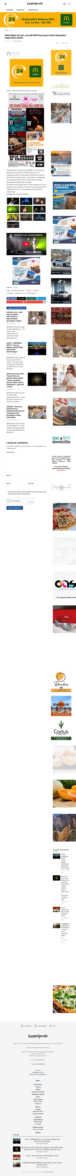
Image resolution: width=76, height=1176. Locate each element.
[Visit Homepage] (35, 4)
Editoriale (38, 1117)
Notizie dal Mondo (38, 1113)
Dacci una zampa (38, 1129)
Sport (38, 1097)
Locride (28, 290)
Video (11, 30)
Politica (38, 1089)
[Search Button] (64, 4)
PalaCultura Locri (20, 293)
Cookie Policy (33, 10)
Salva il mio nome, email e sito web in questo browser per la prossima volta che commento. (27, 493)
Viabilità (38, 1132)
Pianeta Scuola (38, 1101)
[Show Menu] (5, 4)
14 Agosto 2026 (43, 1158)
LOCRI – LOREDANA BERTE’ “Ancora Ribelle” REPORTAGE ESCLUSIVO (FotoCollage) (14, 347)
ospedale (10, 293)
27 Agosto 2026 (11, 354)
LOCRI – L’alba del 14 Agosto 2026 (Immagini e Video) (65, 911)
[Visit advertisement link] (38, 19)
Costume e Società (38, 1092)
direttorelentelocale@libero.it (38, 1074)
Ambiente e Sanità (38, 1094)
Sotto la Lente (38, 1121)
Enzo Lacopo (16, 53)
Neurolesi (36, 290)
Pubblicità (20, 10)
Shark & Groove (31, 293)
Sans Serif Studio (49, 1172)
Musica (38, 1107)
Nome (9, 475)
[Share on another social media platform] (44, 301)
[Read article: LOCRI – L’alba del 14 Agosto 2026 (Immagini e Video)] (16, 1157)
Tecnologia (38, 1124)
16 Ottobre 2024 (42, 1167)
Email (8, 483)
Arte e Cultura (38, 1099)
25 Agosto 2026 (11, 389)
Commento (10, 452)
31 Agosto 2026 (11, 323)
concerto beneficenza (17, 290)
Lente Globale (38, 1119)
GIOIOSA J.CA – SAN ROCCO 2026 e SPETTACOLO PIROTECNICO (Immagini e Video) (14, 316)
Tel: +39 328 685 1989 (38, 1064)
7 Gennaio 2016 (16, 41)
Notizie (38, 1109)
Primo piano (38, 1084)
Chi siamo (9, 10)
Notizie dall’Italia (38, 1111)
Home (6, 30)
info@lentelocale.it (38, 1072)
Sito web (31, 483)
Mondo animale (38, 1127)
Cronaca (38, 1087)
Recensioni (38, 1103)
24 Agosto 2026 (11, 420)
